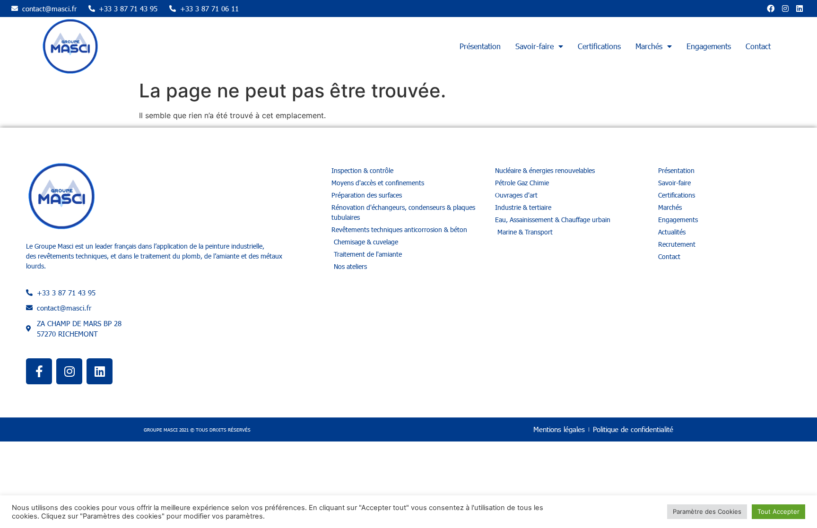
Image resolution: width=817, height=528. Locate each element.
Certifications (599, 46)
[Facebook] (771, 8)
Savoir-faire (534, 46)
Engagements (709, 46)
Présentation (480, 46)
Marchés (648, 46)
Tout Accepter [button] (778, 511)
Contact (758, 46)
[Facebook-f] (39, 371)
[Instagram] (785, 8)
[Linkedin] (799, 8)
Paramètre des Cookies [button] (707, 511)
